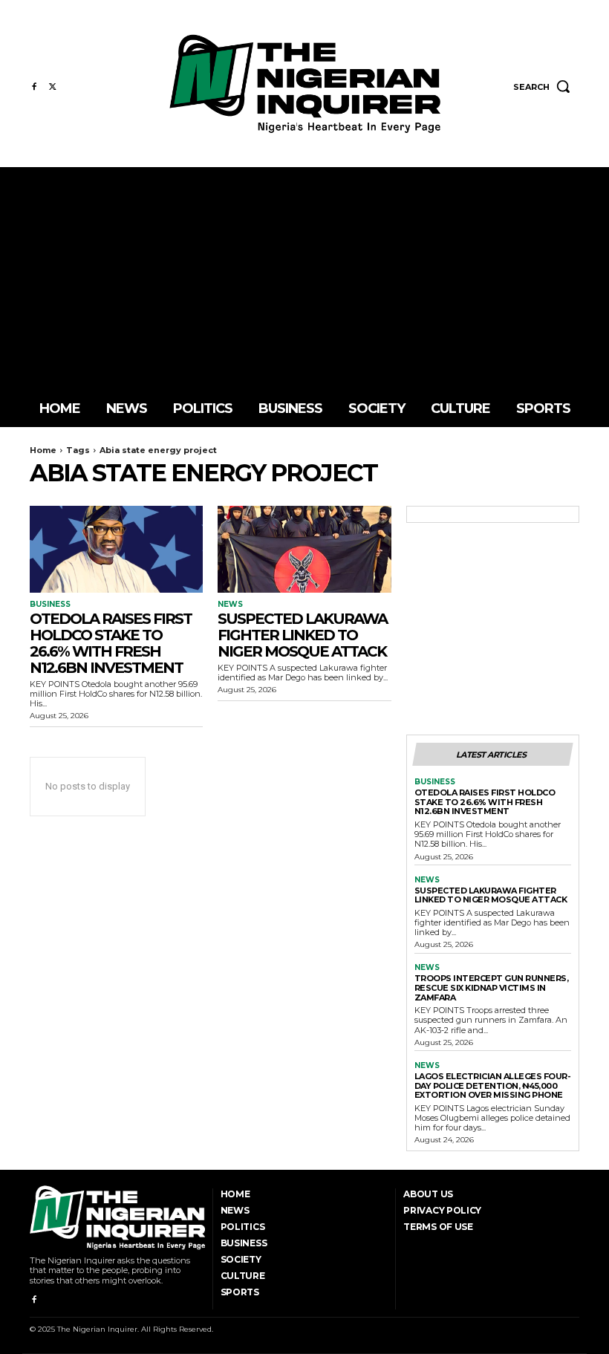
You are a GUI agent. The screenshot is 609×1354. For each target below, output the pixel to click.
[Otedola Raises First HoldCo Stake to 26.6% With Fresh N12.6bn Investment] (116, 549)
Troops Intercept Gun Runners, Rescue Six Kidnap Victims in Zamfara (491, 987)
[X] (52, 87)
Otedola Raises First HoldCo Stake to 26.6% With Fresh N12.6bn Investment (111, 643)
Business (50, 604)
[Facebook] (33, 87)
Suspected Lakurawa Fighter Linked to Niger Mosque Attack (302, 635)
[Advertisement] (304, 279)
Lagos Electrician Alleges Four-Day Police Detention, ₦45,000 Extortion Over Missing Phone (492, 1085)
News (230, 604)
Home (43, 450)
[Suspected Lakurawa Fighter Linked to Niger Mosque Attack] (304, 549)
